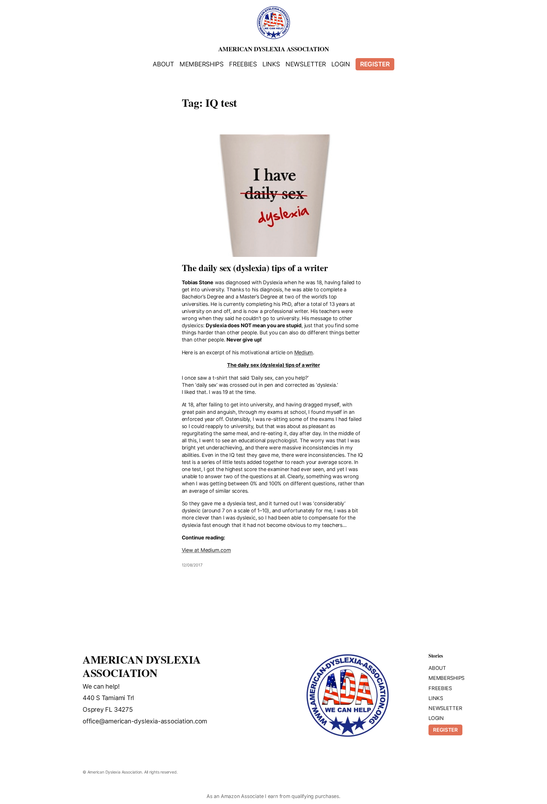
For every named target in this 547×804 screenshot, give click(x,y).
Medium (303, 352)
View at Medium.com (206, 550)
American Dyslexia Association (273, 49)
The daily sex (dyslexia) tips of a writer (255, 267)
